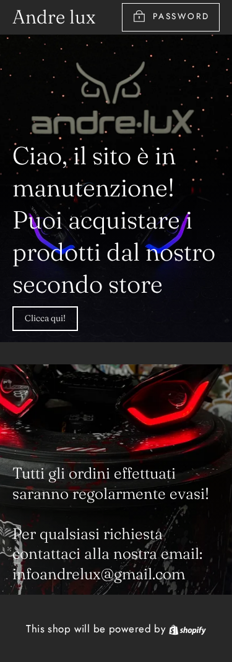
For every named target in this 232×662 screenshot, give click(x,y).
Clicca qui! (45, 318)
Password (181, 16)
